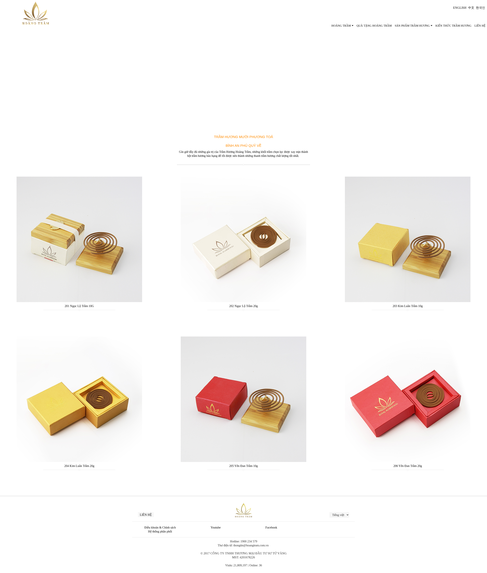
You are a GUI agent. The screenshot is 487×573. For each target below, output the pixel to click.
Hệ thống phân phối (160, 531)
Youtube (216, 527)
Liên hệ (146, 514)
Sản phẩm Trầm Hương (412, 25)
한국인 (480, 7)
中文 (471, 7)
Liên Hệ (479, 25)
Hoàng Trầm (341, 25)
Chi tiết (79, 214)
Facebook (271, 527)
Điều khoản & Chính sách (160, 527)
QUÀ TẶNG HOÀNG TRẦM (374, 25)
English (459, 7)
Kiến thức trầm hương (453, 25)
